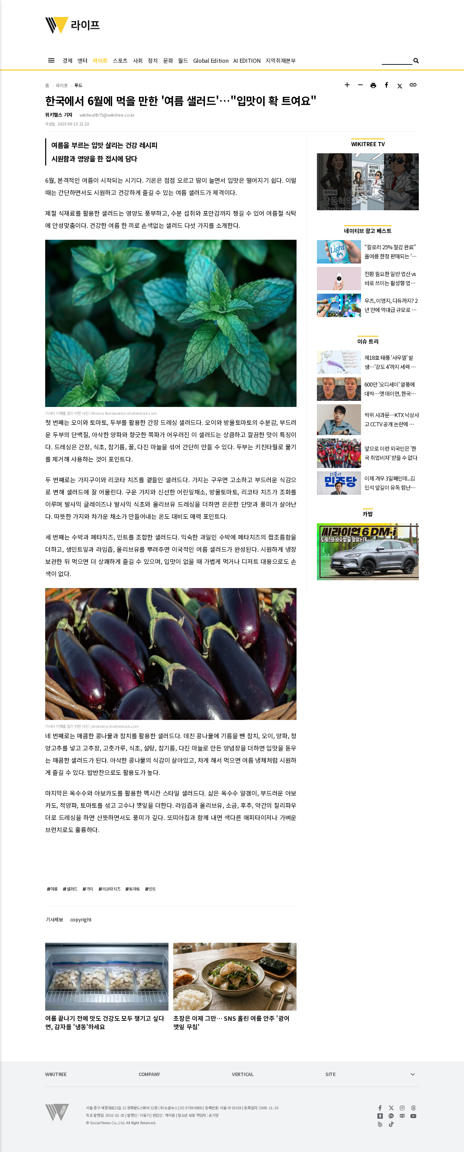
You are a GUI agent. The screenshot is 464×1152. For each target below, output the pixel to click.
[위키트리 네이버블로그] (402, 1116)
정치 (153, 60)
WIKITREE (56, 1074)
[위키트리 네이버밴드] (380, 1124)
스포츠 (120, 60)
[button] (347, 86)
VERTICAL (243, 1074)
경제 (67, 60)
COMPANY (149, 1074)
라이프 (100, 60)
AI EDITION (247, 60)
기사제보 (54, 919)
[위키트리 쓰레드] (413, 1108)
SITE (330, 1074)
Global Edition (211, 60)
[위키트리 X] (391, 1108)
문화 (168, 60)
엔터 (82, 60)
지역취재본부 (281, 60)
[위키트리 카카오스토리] (380, 1116)
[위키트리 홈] (57, 31)
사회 (138, 60)
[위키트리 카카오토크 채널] (391, 1116)
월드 (183, 60)
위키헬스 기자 (58, 114)
